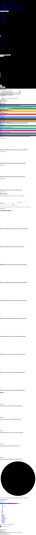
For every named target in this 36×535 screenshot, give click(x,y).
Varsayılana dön (4, 101)
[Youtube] (2, 512)
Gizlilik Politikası (2, 499)
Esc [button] (10, 534)
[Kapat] (8, 526)
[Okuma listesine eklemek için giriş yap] (0, 112)
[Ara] (1, 100)
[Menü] (1, 86)
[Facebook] (2, 508)
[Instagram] (2, 510)
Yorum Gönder (2, 208)
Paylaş (4, 103)
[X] (2, 509)
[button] (1, 101)
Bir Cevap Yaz (3, 194)
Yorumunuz (19, 202)
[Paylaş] (2, 50)
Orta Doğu (1, 417)
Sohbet (1, 531)
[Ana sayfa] (2, 5)
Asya (1, 124)
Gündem (1, 430)
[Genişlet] (1, 530)
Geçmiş (4, 531)
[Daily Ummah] (18, 98)
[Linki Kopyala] (10, 55)
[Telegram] (2, 511)
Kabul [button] (7, 499)
